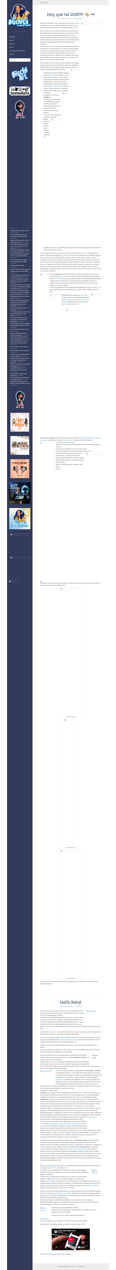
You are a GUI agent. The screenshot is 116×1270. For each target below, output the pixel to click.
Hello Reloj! (70, 1002)
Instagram (12, 37)
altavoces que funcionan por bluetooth (77, 1149)
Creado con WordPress (62, 1266)
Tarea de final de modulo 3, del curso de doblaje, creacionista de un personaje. (20, 360)
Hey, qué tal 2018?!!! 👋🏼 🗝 (71, 14)
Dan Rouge (47, 86)
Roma (80, 299)
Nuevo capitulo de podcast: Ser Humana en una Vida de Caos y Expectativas (18, 319)
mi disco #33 (51, 75)
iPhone (77, 304)
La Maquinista (59, 278)
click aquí (60, 1079)
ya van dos (65, 255)
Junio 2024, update (15, 368)
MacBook (64, 304)
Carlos (82, 295)
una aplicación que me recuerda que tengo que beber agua (67, 1123)
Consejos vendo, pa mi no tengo (18, 346)
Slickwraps (52, 1181)
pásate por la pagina (92, 1185)
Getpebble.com (44, 1219)
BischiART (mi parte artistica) (17, 51)
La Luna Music (56, 86)
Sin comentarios (78, 18)
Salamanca (68, 440)
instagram (81, 1013)
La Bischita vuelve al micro (17, 265)
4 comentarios (79, 1006)
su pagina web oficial (64, 1193)
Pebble (50, 1032)
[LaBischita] (20, 16)
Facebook (11, 44)
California (70, 299)
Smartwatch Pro (51, 1168)
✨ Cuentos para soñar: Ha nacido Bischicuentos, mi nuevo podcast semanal (19, 281)
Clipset (60, 1039)
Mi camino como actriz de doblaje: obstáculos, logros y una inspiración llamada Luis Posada (19, 292)
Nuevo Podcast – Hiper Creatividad (19, 350)
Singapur (79, 1202)
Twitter (11, 47)
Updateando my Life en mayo (18, 370)
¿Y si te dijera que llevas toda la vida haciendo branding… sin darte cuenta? (19, 313)
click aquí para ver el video (70, 1039)
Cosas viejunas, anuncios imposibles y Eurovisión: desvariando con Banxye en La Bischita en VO (20, 286)
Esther (60, 276)
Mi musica (11, 54)
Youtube (11, 40)
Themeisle (81, 1266)
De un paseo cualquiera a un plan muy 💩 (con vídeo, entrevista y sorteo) (19, 246)
